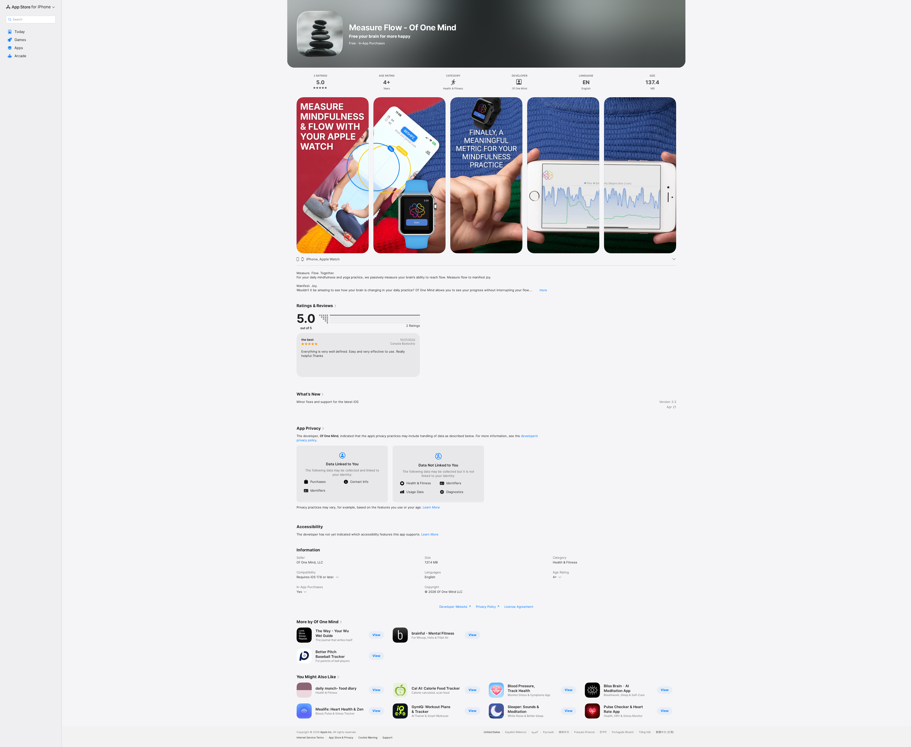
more (543, 290)
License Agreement (518, 607)
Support (387, 737)
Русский (548, 732)
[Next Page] (681, 175)
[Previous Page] (291, 175)
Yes (299, 592)
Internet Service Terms (310, 737)
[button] (30, 31)
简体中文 (564, 732)
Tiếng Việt (645, 732)
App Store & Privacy (341, 737)
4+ (555, 577)
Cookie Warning (367, 737)
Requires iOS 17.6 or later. (315, 577)
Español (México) (515, 732)
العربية (534, 732)
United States (492, 732)
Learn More (431, 507)
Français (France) (584, 732)
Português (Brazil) (623, 732)
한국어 (603, 732)
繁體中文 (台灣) (665, 732)
